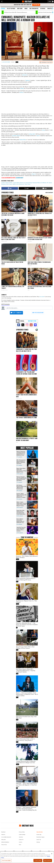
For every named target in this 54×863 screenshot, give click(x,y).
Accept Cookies (37, 860)
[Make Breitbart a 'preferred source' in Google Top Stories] (46, 62)
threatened (24, 75)
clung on (34, 174)
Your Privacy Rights (6, 860)
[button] (2, 1)
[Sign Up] (36, 5)
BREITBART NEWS (28, 825)
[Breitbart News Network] (17, 321)
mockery (21, 92)
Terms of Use (4, 844)
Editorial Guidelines (5, 842)
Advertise (21, 837)
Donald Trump (29, 182)
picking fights (32, 134)
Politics (11, 182)
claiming (22, 88)
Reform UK (42, 8)
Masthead (3, 832)
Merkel (14, 184)
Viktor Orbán (27, 184)
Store (20, 844)
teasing (43, 130)
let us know (42, 296)
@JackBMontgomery (19, 178)
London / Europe (5, 182)
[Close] (51, 853)
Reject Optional (47, 860)
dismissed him (22, 139)
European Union (5, 184)
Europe (50, 182)
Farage (25, 8)
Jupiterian (27, 80)
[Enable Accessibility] (53, 1)
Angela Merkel (16, 182)
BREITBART (28, 1)
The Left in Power (11, 8)
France (10, 184)
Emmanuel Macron (36, 182)
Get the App (38, 834)
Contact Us (21, 839)
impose (38, 135)
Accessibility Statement (6, 837)
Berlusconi (22, 182)
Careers (20, 842)
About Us (3, 834)
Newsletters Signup (40, 837)
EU (47, 182)
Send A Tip (38, 839)
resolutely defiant (16, 135)
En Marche (43, 182)
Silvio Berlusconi (20, 184)
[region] (27, 857)
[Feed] (49, 851)
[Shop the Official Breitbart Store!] (32, 321)
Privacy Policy (22, 832)
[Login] (50, 1)
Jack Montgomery (6, 62)
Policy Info (3, 839)
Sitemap (38, 842)
